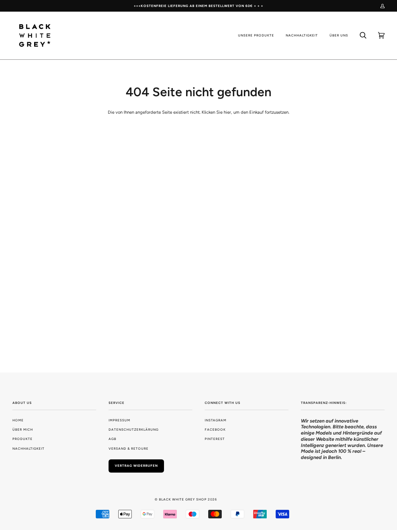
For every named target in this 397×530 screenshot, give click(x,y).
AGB (112, 439)
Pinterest (215, 439)
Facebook (215, 429)
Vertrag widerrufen (136, 466)
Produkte (22, 439)
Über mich (22, 429)
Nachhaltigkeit (28, 448)
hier (227, 112)
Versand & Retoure (128, 448)
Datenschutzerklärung (134, 429)
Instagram (215, 420)
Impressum (119, 420)
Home (18, 420)
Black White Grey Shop (183, 499)
